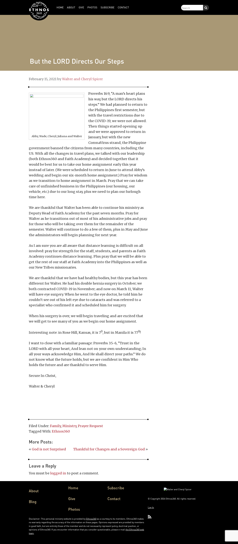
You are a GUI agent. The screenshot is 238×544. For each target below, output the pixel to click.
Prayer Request (90, 426)
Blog (32, 501)
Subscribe (115, 487)
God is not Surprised (49, 449)
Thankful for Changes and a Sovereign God (109, 449)
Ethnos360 (61, 431)
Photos (74, 509)
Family (55, 426)
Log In (151, 507)
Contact (113, 498)
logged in (58, 473)
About (34, 490)
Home (73, 487)
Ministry (69, 426)
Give (71, 498)
